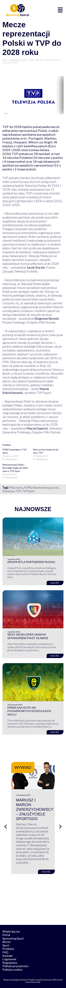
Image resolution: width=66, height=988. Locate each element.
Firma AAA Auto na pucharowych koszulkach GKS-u (29, 711)
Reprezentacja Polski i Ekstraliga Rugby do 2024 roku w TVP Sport (15, 467)
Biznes (6, 942)
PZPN (28, 487)
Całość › (55, 582)
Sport (5, 945)
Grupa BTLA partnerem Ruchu (31, 562)
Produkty (8, 948)
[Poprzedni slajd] (5, 826)
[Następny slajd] (60, 826)
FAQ (5, 952)
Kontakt (7, 955)
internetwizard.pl (32, 982)
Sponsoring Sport (13, 938)
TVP (18, 491)
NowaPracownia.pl (43, 980)
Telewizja (8, 491)
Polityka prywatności (15, 966)
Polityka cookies (12, 969)
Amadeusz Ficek (17, 60)
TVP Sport (28, 491)
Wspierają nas (11, 931)
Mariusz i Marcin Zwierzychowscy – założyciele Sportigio (35, 809)
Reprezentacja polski (46, 487)
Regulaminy (9, 962)
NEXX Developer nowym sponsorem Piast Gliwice (27, 636)
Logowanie (9, 959)
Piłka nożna (16, 487)
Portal (6, 935)
